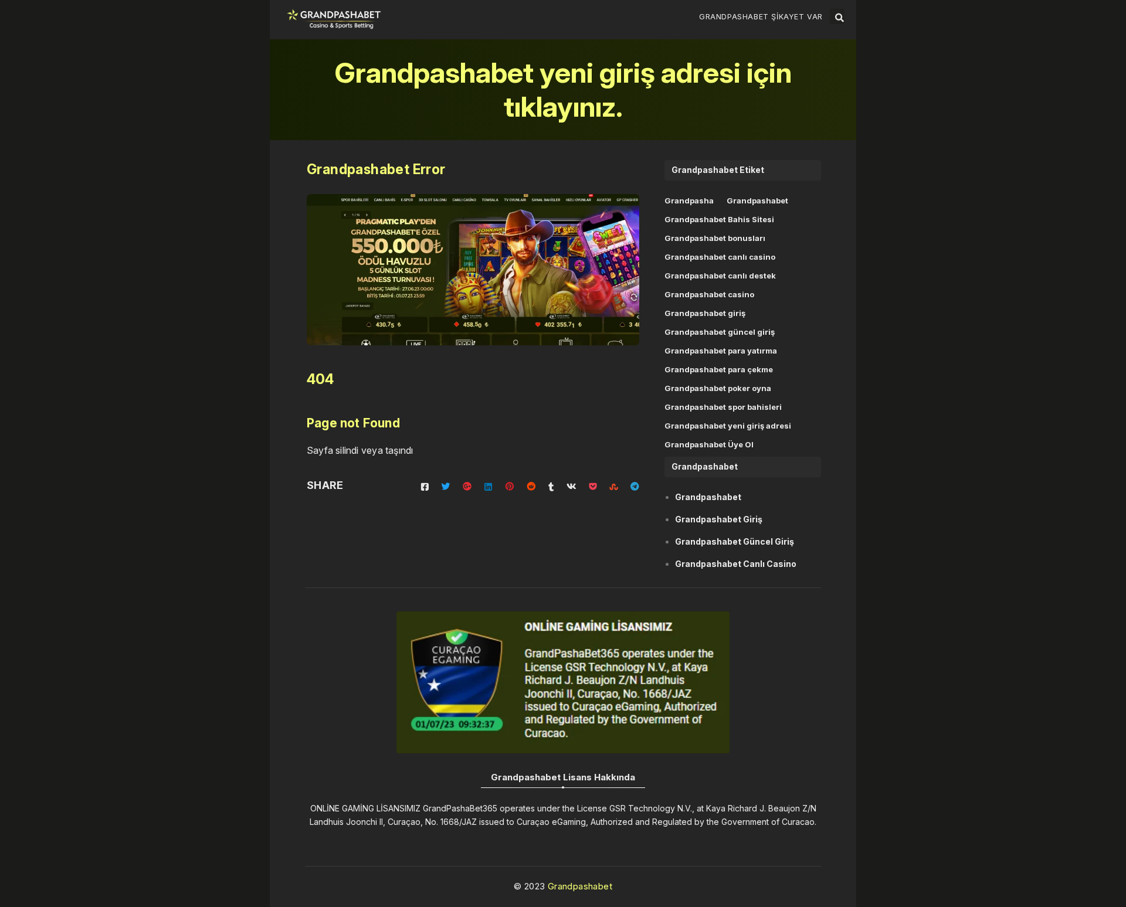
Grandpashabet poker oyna (717, 388)
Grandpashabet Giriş (718, 519)
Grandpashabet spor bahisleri (723, 407)
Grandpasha (689, 200)
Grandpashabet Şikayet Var (761, 16)
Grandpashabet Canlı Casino (735, 564)
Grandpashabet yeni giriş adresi (727, 425)
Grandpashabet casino (709, 294)
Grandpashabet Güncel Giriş (734, 541)
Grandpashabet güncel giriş (719, 332)
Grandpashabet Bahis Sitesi (719, 219)
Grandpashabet (757, 200)
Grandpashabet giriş (704, 313)
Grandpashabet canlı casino (719, 256)
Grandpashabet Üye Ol (709, 444)
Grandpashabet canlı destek (720, 275)
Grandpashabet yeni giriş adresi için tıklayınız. (563, 89)
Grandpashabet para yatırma (720, 350)
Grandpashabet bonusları (714, 238)
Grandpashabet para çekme (718, 369)
